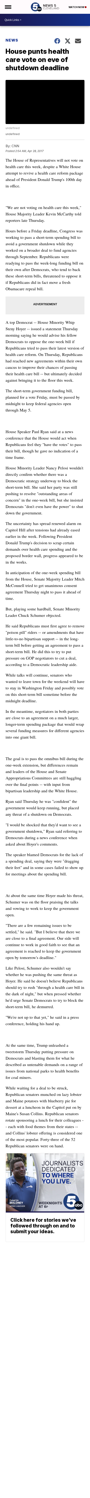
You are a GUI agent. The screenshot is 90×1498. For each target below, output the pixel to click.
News (12, 40)
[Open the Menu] (7, 7)
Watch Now (77, 7)
